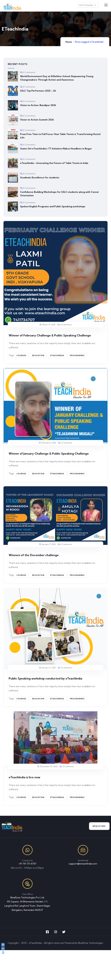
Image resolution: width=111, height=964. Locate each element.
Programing (77, 355)
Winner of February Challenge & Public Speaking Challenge (50, 335)
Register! (99, 826)
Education (38, 355)
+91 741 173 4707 (27, 863)
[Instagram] (55, 931)
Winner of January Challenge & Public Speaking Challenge (49, 453)
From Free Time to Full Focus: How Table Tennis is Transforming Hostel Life (60, 136)
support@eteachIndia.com (83, 863)
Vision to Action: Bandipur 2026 (38, 105)
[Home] (11, 827)
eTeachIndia (57, 355)
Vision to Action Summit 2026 (37, 119)
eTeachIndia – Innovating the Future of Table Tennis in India (54, 163)
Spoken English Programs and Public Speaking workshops (52, 206)
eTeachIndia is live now (24, 777)
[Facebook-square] (47, 931)
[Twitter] (63, 931)
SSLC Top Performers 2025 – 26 (38, 90)
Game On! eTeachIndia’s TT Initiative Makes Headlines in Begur (56, 148)
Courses (21, 355)
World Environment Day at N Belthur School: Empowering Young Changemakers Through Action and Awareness (56, 78)
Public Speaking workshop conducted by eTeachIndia (45, 678)
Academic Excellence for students (39, 177)
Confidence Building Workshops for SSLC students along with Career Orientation (59, 193)
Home (68, 41)
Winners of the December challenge (34, 555)
